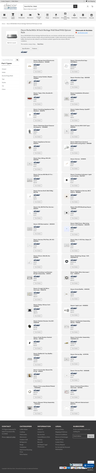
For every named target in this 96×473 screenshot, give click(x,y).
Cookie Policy (59, 442)
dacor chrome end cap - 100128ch (79, 61)
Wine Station (83, 17)
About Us (40, 429)
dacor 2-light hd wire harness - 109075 (41, 289)
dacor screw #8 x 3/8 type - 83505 (80, 126)
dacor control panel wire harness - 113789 (79, 386)
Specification (26, 48)
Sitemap (40, 439)
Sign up (90, 436)
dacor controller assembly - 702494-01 (80, 338)
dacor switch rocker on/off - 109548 (44, 321)
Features (34, 48)
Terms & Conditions (61, 434)
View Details (38, 71)
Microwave (30, 17)
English (90, 462)
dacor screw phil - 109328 (79, 370)
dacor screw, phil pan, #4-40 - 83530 (44, 240)
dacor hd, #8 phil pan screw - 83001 (44, 207)
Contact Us (41, 432)
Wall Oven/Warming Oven (65, 18)
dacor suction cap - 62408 (80, 77)
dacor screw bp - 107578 (79, 354)
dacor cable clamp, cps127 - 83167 (80, 110)
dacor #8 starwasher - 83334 (44, 224)
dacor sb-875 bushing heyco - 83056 (80, 207)
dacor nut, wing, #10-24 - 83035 (42, 158)
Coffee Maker (13, 17)
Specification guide (83, 32)
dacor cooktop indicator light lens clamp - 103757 (81, 175)
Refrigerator (56, 17)
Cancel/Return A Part (44, 437)
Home (3, 23)
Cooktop (4, 17)
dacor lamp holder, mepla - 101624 (43, 77)
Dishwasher (21, 17)
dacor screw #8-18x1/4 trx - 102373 (43, 175)
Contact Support (5, 1)
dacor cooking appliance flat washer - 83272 (44, 110)
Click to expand (12, 42)
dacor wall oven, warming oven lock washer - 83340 (80, 224)
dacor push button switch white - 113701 (43, 338)
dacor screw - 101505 (78, 159)
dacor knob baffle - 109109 (79, 289)
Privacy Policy (59, 429)
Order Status (15, 1)
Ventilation (74, 17)
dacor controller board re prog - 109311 (43, 370)
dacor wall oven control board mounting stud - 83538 (80, 142)
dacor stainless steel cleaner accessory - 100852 (44, 126)
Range (47, 17)
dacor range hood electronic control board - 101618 (44, 61)
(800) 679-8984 (10, 437)
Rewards (91, 18)
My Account (41, 434)
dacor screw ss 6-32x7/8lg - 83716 (44, 191)
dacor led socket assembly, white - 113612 (80, 321)
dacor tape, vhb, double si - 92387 (43, 93)
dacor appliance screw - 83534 (42, 142)
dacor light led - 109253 (79, 305)
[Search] (75, 6)
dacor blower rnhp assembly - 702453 (44, 403)
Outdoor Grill (39, 17)
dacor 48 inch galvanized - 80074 (79, 403)
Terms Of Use (59, 439)
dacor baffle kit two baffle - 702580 (43, 354)
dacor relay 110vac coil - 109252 (42, 305)
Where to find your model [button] (30, 9)
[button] (90, 469)
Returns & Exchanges (61, 437)
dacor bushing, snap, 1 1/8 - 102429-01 (80, 256)
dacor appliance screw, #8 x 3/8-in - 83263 (80, 191)
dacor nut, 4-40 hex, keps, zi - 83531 (81, 240)
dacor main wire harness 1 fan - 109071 (79, 272)
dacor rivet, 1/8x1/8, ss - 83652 (42, 256)
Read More (40, 44)
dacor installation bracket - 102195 (79, 93)
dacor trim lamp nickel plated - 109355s (44, 386)
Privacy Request (60, 444)
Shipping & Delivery (61, 432)
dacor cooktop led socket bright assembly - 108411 (43, 272)
